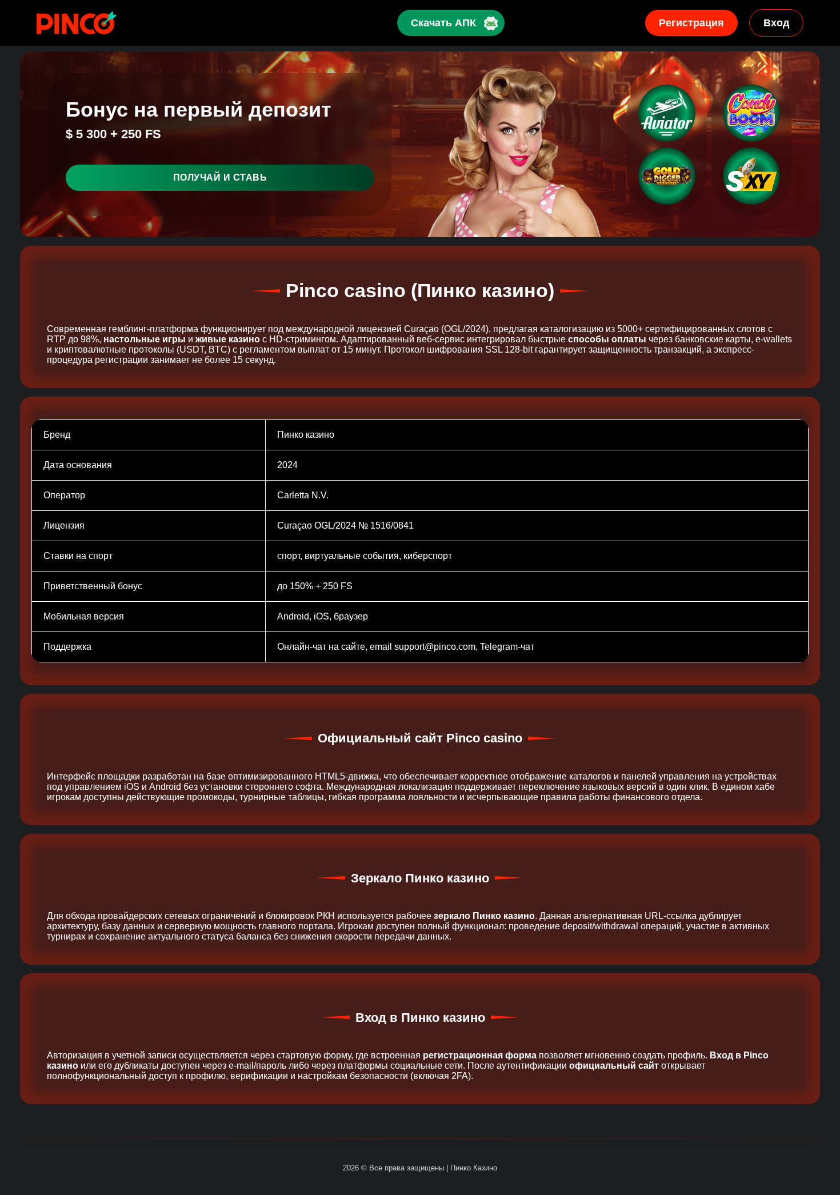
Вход (776, 23)
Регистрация (691, 23)
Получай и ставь (220, 177)
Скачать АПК (443, 23)
